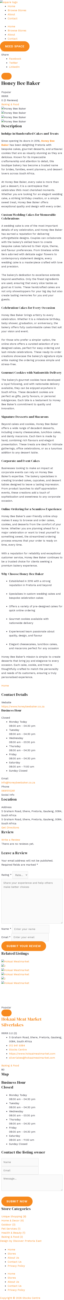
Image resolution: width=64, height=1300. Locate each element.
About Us (13, 1257)
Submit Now (16, 1201)
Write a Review (10, 839)
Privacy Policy (16, 1265)
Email (6, 937)
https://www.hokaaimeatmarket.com (32, 1053)
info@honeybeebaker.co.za (18, 782)
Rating (6, 875)
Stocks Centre (18, 1049)
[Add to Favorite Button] (6, 76)
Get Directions (10, 827)
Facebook (15, 58)
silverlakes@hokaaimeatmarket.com (32, 1057)
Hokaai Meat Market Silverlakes (21, 1022)
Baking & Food (10, 104)
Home (11, 6)
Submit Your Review (23, 946)
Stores (12, 1253)
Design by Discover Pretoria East (20, 1240)
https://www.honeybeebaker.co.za (23, 706)
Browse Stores (17, 10)
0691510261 (8, 790)
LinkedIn (14, 66)
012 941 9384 (17, 1045)
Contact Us (15, 1261)
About (11, 14)
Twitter (13, 62)
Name (6, 929)
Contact (12, 18)
